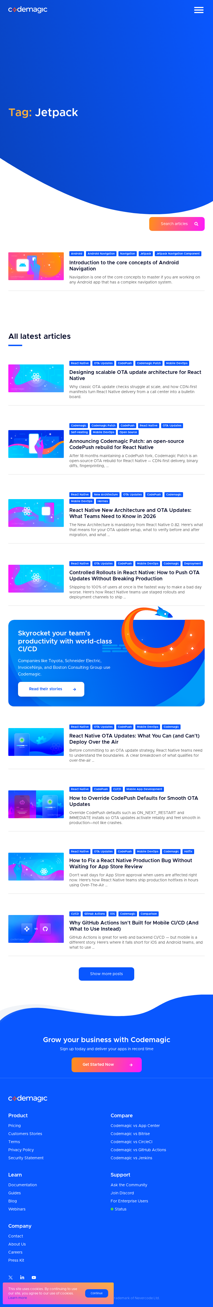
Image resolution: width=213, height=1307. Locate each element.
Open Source (128, 432)
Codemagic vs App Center (135, 1126)
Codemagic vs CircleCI (131, 1142)
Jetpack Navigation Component (178, 253)
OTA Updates (103, 363)
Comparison (149, 914)
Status (120, 1209)
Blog (12, 1201)
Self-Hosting (79, 432)
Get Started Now (98, 1065)
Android (76, 253)
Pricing (14, 1126)
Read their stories (45, 689)
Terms (14, 1142)
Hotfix (188, 851)
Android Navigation (101, 253)
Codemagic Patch (149, 363)
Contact (15, 1236)
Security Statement (26, 1158)
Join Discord (122, 1193)
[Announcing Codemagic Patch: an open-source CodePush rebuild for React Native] (36, 444)
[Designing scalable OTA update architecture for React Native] (36, 378)
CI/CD (117, 789)
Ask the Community (129, 1185)
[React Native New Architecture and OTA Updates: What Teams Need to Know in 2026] (36, 513)
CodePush (125, 363)
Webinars (17, 1209)
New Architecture (106, 494)
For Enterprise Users (129, 1201)
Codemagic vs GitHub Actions (138, 1150)
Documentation (22, 1185)
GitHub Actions (94, 914)
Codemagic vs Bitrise (130, 1134)
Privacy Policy (21, 1150)
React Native (80, 363)
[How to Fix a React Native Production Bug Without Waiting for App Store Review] (36, 867)
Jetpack (145, 253)
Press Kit (16, 1260)
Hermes (103, 501)
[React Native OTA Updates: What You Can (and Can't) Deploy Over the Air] (36, 742)
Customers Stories (25, 1134)
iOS (112, 914)
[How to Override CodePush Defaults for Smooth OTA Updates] (36, 804)
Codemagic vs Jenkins (131, 1158)
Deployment (192, 563)
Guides (14, 1193)
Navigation (127, 253)
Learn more (17, 1297)
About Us (17, 1244)
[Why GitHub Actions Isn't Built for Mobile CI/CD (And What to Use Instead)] (36, 929)
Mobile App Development (144, 789)
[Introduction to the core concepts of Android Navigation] (36, 266)
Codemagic (78, 425)
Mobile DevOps (176, 363)
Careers (15, 1252)
